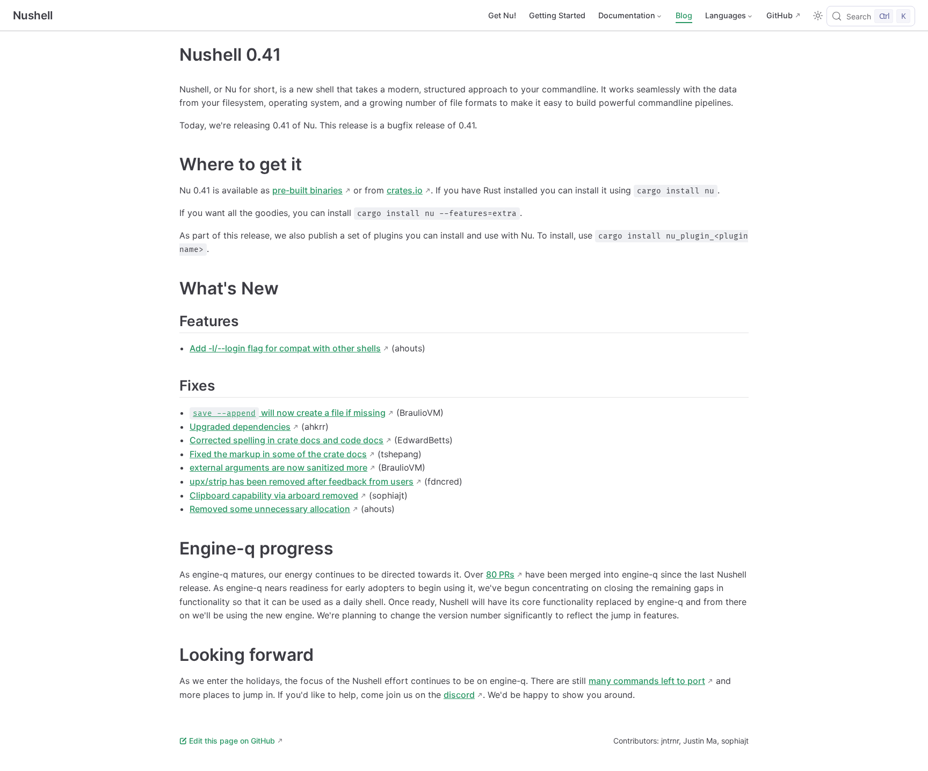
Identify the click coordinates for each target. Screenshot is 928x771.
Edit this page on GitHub (232, 740)
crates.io (405, 190)
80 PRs (500, 574)
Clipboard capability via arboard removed (274, 495)
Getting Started (557, 15)
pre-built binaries (307, 190)
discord (459, 694)
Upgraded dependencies (240, 426)
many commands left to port (647, 680)
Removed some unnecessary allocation (270, 508)
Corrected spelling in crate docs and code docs (286, 440)
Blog (684, 15)
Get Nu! (502, 15)
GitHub (779, 15)
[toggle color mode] (818, 15)
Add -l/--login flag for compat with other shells (285, 348)
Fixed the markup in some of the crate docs (278, 454)
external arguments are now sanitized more (278, 467)
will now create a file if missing (289, 412)
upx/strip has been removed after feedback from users (302, 481)
